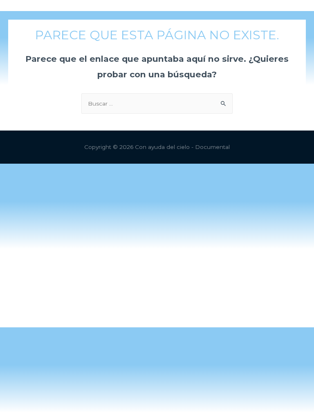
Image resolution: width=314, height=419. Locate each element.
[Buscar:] (157, 103)
